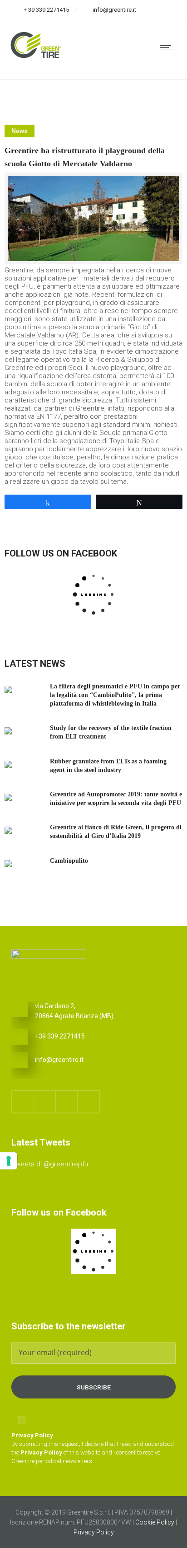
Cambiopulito (69, 860)
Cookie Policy (154, 1522)
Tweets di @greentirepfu (49, 1164)
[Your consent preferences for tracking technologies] (8, 1160)
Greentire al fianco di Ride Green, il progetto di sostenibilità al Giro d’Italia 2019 (116, 831)
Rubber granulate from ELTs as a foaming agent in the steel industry (108, 765)
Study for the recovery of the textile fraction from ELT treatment (111, 732)
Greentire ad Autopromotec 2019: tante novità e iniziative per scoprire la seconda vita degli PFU (116, 798)
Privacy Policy (94, 1532)
